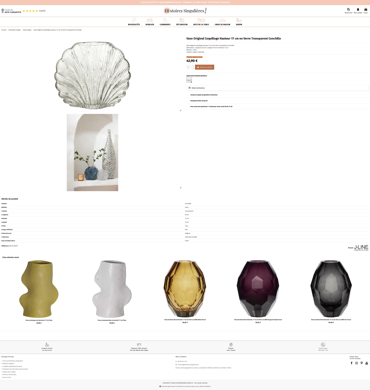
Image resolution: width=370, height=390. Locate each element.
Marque (350, 248)
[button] (4, 291)
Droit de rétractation (9, 374)
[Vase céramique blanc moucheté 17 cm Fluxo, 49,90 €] (38, 292)
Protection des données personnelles (15, 369)
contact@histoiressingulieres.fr (188, 364)
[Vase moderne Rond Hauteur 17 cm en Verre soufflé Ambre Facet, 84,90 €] (111, 292)
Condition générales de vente (12, 366)
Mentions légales (8, 363)
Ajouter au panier (206, 67)
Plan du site (7, 377)
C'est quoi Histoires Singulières (13, 361)
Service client (323, 348)
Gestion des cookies (9, 372)
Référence (5, 246)
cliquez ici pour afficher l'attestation (200, 386)
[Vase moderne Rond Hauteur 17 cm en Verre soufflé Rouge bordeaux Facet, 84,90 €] (185, 292)
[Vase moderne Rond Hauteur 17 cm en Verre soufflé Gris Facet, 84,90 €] (258, 292)
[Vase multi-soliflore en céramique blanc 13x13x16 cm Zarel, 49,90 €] (331, 292)
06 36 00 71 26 (323, 350)
